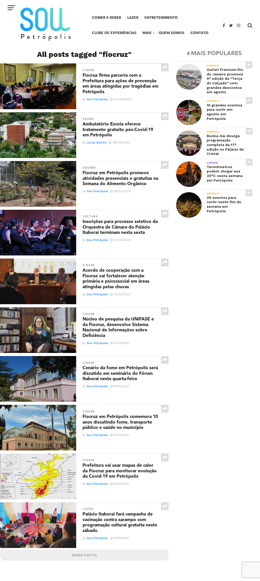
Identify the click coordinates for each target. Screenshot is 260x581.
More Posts (84, 555)
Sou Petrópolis (97, 99)
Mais (146, 32)
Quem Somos (171, 32)
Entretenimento (161, 17)
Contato (199, 32)
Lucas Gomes (96, 142)
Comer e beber (106, 17)
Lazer (132, 17)
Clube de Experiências (114, 32)
